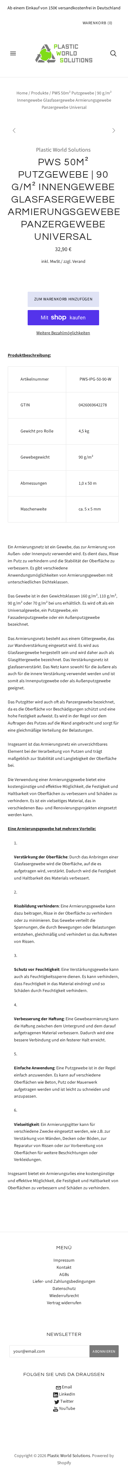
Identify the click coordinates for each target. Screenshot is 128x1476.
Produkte (39, 93)
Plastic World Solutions (63, 150)
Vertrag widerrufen (64, 1303)
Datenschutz (64, 1289)
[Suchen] (113, 53)
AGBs (64, 1275)
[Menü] (13, 53)
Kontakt (64, 1267)
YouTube (66, 1408)
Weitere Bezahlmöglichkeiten (63, 333)
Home (22, 93)
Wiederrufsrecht (64, 1296)
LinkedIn (66, 1394)
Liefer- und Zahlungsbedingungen (64, 1281)
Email (66, 1387)
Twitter (66, 1401)
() (97, 23)
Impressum (64, 1260)
